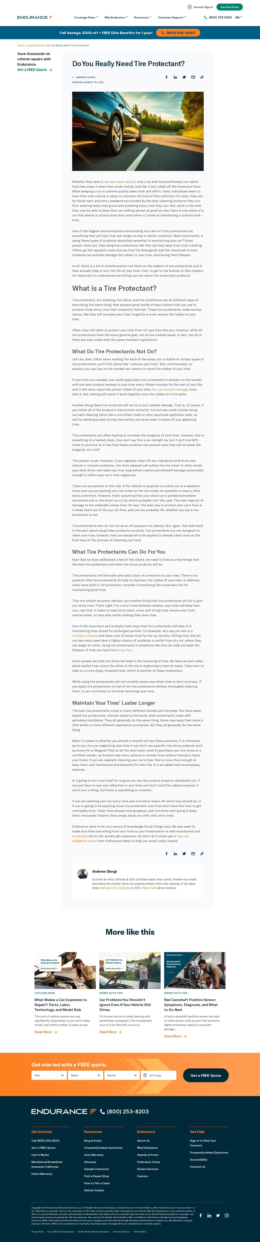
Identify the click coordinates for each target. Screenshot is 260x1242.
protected (79, 836)
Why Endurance (147, 1147)
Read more (149, 888)
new (107, 182)
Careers (142, 1176)
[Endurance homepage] (35, 17)
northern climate (84, 635)
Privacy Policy (37, 1232)
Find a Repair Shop (96, 1176)
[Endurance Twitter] (218, 1215)
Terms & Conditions (121, 1232)
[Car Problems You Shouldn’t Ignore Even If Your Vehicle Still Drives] (130, 970)
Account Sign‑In (203, 7)
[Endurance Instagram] (227, 1215)
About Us (143, 1140)
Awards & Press (147, 1154)
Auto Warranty (93, 1154)
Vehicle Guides (94, 1190)
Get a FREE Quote (32, 70)
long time (125, 650)
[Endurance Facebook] (201, 1215)
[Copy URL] (202, 77)
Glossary (90, 1161)
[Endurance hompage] (64, 1111)
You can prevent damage (170, 389)
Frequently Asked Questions (103, 1147)
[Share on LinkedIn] (175, 77)
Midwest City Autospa (115, 888)
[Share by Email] (193, 77)
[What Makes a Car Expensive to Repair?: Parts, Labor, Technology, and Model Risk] (65, 970)
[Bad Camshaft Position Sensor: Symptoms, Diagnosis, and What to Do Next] (195, 970)
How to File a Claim (97, 1183)
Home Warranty (41, 1173)
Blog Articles (93, 1140)
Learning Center (35, 45)
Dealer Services (147, 1169)
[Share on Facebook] (166, 77)
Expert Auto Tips (111, 993)
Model (111, 1075)
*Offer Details (139, 1232)
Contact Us (197, 1166)
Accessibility (198, 1159)
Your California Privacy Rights (60, 1232)
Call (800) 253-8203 (45, 1140)
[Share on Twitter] (184, 77)
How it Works (40, 1154)
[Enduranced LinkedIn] (209, 1215)
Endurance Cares (148, 1161)
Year (37, 1075)
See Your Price (230, 7)
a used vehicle (124, 182)
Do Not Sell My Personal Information (93, 1232)
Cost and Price (44, 993)
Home (20, 45)
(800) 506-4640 (180, 33)
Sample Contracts (96, 1169)
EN (237, 17)
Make (74, 1075)
